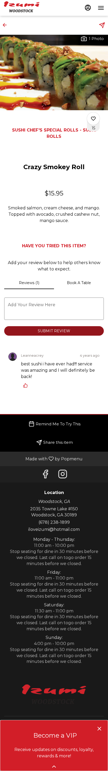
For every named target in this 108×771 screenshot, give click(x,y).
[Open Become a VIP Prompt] (54, 766)
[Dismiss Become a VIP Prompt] (99, 728)
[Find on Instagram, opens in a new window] (62, 475)
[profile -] (88, 7)
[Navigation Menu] (101, 7)
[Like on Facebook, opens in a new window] (45, 475)
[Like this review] (27, 385)
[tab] (29, 282)
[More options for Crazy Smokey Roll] (93, 118)
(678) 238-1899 (54, 522)
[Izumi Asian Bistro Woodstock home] (27, 7)
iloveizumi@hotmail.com (54, 529)
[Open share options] (102, 25)
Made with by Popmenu (43, 458)
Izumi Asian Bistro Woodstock (54, 696)
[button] (6, 25)
